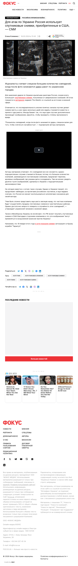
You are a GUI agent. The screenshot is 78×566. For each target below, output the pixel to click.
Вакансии (26, 440)
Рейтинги (63, 3)
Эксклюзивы (32, 10)
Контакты (44, 559)
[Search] (74, 3)
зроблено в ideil (9, 562)
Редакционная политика (10, 452)
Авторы (25, 436)
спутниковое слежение (34, 275)
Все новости (18, 10)
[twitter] (10, 459)
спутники (11, 280)
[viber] (26, 459)
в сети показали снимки (45, 224)
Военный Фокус (48, 10)
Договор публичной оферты (27, 445)
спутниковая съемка (28, 280)
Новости (7, 429)
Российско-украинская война (33, 18)
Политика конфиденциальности (53, 556)
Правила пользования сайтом (9, 445)
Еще (71, 10)
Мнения (43, 3)
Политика (62, 10)
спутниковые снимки (23, 98)
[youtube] (21, 459)
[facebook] (4, 459)
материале (19, 100)
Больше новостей (39, 359)
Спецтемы (52, 3)
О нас (5, 440)
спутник (17, 275)
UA (69, 3)
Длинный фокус (10, 436)
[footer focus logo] (12, 423)
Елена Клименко (11, 36)
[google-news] (32, 459)
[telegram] (15, 459)
